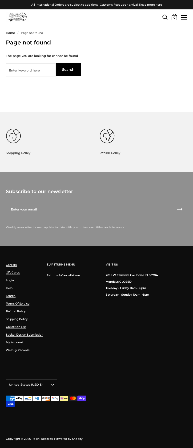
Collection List (16, 327)
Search (68, 69)
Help (9, 288)
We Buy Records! (18, 350)
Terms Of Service (17, 303)
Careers (11, 264)
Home (10, 33)
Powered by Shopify (68, 438)
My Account (14, 342)
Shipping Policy (18, 153)
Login (10, 280)
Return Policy (110, 153)
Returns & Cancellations (63, 275)
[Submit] (179, 209)
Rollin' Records (42, 438)
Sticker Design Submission (24, 334)
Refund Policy (16, 311)
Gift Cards (13, 272)
